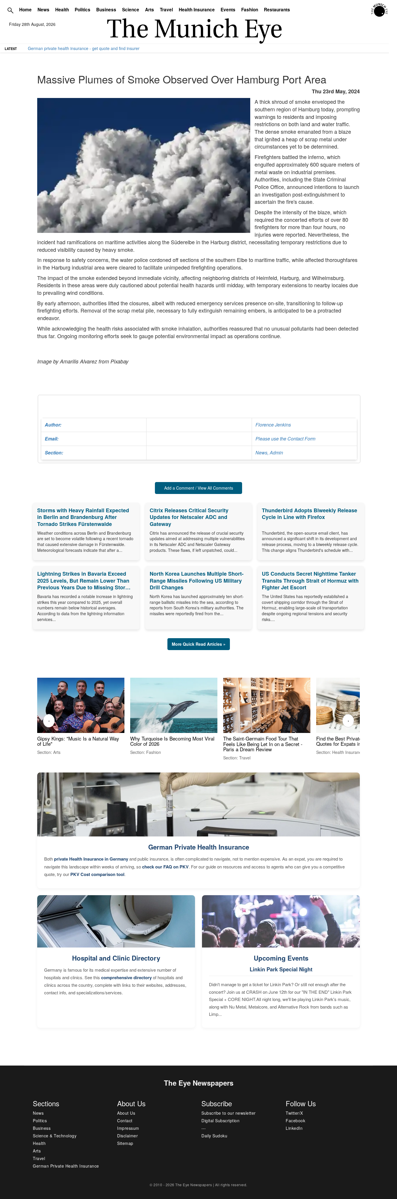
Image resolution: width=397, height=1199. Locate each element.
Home (25, 9)
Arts (149, 9)
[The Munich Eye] (380, 10)
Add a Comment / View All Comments (198, 488)
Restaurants (277, 9)
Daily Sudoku (214, 1136)
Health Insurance (197, 9)
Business (106, 9)
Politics (82, 9)
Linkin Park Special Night (281, 969)
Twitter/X (294, 1113)
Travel (166, 9)
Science (130, 9)
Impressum (128, 1128)
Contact (125, 1120)
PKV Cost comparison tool (97, 874)
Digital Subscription (220, 1120)
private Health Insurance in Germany (91, 859)
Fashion (249, 9)
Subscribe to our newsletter (228, 1113)
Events (228, 9)
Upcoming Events (281, 958)
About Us (126, 1113)
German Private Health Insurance (198, 847)
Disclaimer (127, 1136)
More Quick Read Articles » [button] (199, 644)
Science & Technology (54, 1136)
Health (62, 9)
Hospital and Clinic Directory (116, 958)
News (43, 9)
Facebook (295, 1120)
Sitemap (125, 1143)
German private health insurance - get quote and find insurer (84, 48)
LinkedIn (294, 1128)
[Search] (10, 10)
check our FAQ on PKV (165, 866)
